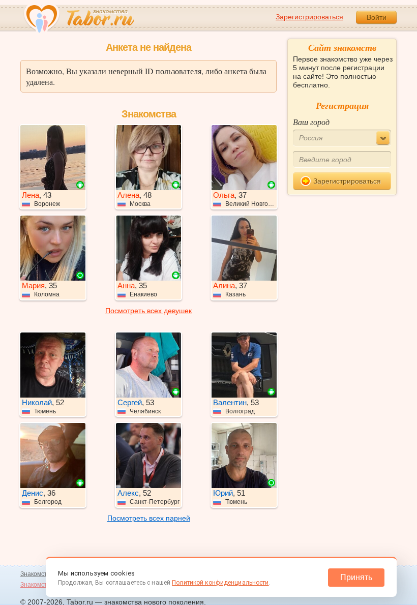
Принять (356, 577)
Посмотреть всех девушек (148, 311)
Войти (376, 17)
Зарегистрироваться (309, 17)
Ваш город (311, 121)
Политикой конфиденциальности (220, 582)
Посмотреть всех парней (148, 518)
